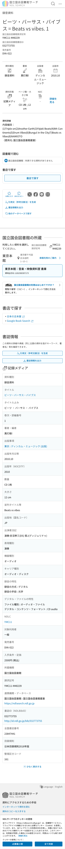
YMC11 (8, 622)
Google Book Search (19, 320)
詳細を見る (53, 100)
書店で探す (32, 178)
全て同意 (48, 843)
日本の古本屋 (14, 316)
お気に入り (9, 196)
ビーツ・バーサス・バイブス (20, 395)
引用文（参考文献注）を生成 (22, 201)
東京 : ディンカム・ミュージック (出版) (25, 446)
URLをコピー (18, 196)
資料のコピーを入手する (14, 811)
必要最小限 (17, 843)
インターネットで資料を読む (16, 806)
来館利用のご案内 (47, 257)
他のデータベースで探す (20, 213)
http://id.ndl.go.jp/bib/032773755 (23, 721)
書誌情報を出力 (15, 207)
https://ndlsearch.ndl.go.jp (19, 703)
